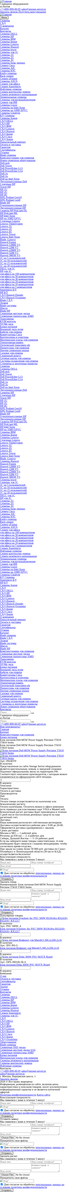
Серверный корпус (10, 355)
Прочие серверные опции (14, 350)
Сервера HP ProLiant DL (13, 210)
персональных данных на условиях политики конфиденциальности (32, 874)
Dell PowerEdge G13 (11, 168)
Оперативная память (11, 342)
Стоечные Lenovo (10, 221)
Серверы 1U (7, 54)
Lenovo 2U (6, 229)
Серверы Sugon (8, 118)
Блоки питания (8, 326)
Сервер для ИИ (8, 102)
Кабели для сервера (11, 331)
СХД (3, 23)
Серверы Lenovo (9, 44)
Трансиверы (7, 318)
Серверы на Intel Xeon (12, 107)
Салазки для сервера (11, 353)
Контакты (5, 31)
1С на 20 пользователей (13, 266)
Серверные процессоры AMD (17, 316)
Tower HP (5, 186)
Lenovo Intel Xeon (10, 236)
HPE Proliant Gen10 (11, 197)
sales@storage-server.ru (33, 9)
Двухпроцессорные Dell (13, 181)
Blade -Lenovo (8, 239)
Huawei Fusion (8, 242)
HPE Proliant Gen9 (10, 200)
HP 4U (3, 194)
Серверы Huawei (9, 47)
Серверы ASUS (8, 81)
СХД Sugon (6, 139)
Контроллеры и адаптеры (14, 337)
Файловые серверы (11, 89)
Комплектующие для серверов (17, 157)
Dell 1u (4, 173)
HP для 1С (6, 271)
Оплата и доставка (10, 144)
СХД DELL (6, 120)
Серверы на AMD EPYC (14, 110)
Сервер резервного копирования (18, 94)
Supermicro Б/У (8, 289)
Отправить (6, 879)
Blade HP (5, 202)
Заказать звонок (9, 11)
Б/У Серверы (7, 115)
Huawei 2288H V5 (10, 250)
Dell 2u (4, 176)
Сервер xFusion (8, 78)
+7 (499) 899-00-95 (10, 9)
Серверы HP (7, 36)
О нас (3, 976)
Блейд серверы (8, 73)
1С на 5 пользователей (12, 258)
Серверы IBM (8, 39)
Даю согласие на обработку (32, 874)
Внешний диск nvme (11, 329)
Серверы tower (8, 49)
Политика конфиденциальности (18, 1094)
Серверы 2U (7, 57)
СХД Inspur (6, 134)
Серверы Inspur (8, 41)
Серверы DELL (8, 33)
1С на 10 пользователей (13, 260)
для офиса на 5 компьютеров (16, 287)
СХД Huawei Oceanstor (13, 297)
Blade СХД (6, 300)
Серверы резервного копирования (19, 1060)
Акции (4, 986)
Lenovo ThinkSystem (11, 223)
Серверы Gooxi (8, 105)
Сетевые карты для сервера (15, 358)
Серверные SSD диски (13, 1047)
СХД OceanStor (8, 1039)
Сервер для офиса (10, 83)
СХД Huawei (7, 131)
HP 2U (3, 192)
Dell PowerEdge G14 (11, 171)
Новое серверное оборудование (17, 160)
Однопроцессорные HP (13, 205)
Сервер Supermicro (10, 86)
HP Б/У (4, 292)
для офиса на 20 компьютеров (17, 281)
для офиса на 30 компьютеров (17, 279)
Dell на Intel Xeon (9, 178)
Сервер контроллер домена (15, 91)
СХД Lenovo (7, 128)
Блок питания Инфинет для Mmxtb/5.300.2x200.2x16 (29, 948)
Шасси (4, 308)
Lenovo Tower (8, 234)
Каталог (4, 28)
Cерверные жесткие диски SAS (17, 1050)
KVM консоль (8, 321)
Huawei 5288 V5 (9, 252)
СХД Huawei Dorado (11, 295)
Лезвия (4, 302)
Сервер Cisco (7, 65)
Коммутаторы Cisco (11, 334)
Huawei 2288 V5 (9, 247)
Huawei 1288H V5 (10, 244)
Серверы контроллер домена (16, 1063)
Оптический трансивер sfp (15, 345)
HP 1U (3, 189)
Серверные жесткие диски (15, 313)
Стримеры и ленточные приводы (18, 363)
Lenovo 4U (6, 231)
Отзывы (4, 152)
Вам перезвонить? (10, 726)
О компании (7, 25)
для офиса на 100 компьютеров (17, 273)
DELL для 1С (7, 268)
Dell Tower (6, 165)
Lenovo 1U (6, 226)
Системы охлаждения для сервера (19, 361)
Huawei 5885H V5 (10, 255)
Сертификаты (8, 149)
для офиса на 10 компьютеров (17, 284)
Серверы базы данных (12, 62)
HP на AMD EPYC (10, 218)
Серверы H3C (8, 70)
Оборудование (8, 1042)
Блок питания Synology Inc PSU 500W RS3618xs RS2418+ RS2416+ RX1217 (32, 930)
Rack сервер (7, 76)
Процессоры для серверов (14, 347)
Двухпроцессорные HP (13, 207)
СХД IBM (5, 126)
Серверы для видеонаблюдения (17, 99)
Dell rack (5, 163)
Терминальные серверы (13, 97)
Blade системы (8, 305)
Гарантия (5, 147)
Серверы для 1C (9, 52)
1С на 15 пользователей (13, 263)
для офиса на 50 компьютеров (17, 276)
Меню (4, 17)
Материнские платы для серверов (19, 339)
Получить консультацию (32, 11)
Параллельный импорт (13, 142)
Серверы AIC (7, 68)
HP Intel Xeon (7, 215)
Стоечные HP (7, 184)
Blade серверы (8, 155)
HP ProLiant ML (9, 213)
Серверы (5, 20)
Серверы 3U (7, 60)
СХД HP (5, 123)
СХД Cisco (6, 136)
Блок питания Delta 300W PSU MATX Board (25, 964)
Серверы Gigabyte (10, 112)
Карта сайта (43, 1094)
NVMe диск (6, 324)
